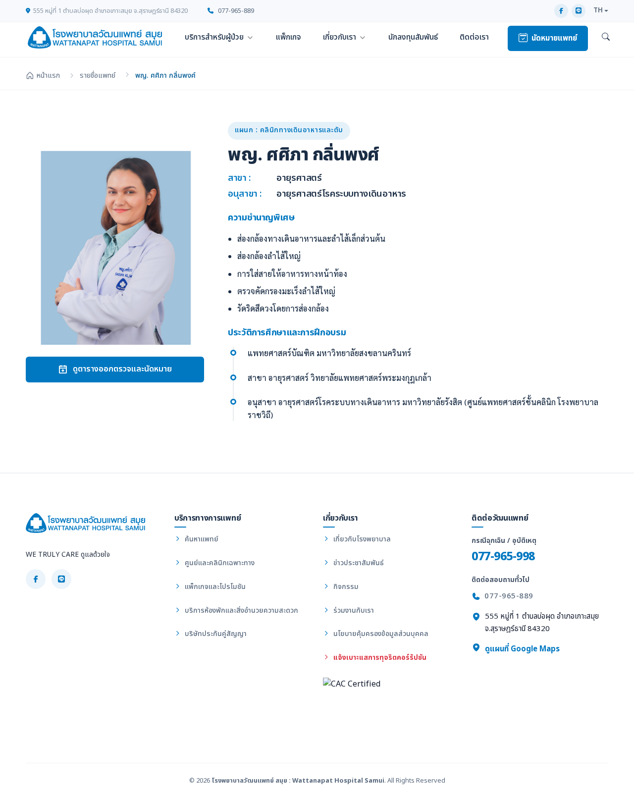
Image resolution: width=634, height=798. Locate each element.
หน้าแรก (48, 75)
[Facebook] (561, 11)
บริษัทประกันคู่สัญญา (215, 634)
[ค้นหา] (606, 38)
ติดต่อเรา (474, 37)
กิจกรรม (345, 587)
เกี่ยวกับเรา (339, 37)
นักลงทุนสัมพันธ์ (413, 37)
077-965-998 (503, 556)
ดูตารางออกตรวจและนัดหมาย (122, 369)
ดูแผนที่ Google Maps (521, 649)
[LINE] (578, 11)
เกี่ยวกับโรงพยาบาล (361, 539)
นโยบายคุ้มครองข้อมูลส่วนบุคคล (379, 634)
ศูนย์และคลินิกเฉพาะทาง (219, 563)
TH (598, 10)
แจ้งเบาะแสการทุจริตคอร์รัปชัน (378, 657)
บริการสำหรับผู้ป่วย (214, 37)
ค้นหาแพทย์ (200, 539)
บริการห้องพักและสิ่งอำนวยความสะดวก (240, 610)
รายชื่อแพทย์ (97, 75)
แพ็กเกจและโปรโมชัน (214, 587)
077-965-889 (235, 11)
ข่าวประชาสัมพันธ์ (357, 563)
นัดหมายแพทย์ (554, 38)
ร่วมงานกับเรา (352, 610)
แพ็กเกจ (288, 37)
